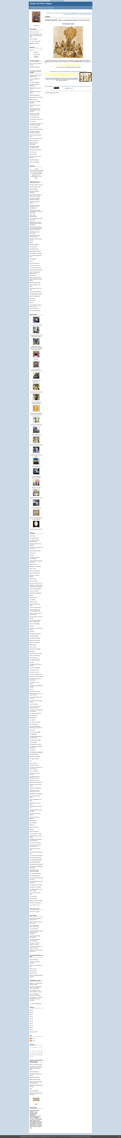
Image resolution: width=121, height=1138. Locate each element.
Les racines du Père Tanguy (35, 267)
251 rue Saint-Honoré (34, 538)
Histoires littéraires (33, 246)
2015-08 (31, 1023)
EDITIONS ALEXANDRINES (36, 424)
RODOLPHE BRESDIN (36, 434)
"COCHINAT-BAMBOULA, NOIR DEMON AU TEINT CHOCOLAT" (36, 932)
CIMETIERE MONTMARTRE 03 (36, 444)
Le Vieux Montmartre (34, 127)
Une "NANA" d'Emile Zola (35, 875)
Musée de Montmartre (34, 140)
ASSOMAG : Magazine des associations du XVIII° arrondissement (35, 207)
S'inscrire (37, 52)
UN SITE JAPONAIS (34, 308)
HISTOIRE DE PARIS (34, 636)
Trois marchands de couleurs (35, 833)
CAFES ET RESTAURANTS (35, 588)
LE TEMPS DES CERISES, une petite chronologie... (36, 999)
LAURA (31, 261)
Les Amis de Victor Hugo (34, 265)
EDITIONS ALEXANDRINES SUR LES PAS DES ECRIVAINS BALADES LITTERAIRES (36, 228)
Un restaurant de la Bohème (35, 873)
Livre (31, 760)
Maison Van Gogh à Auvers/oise (36, 138)
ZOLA (39, 1116)
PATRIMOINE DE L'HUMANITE (36, 793)
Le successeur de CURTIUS (35, 713)
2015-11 (31, 1018)
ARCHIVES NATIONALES (35, 1077)
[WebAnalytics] (67, 1)
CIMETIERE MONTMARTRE (35, 593)
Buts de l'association (34, 580)
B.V (30, 993)
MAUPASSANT (34, 1113)
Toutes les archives (33, 1031)
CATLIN (67, 86)
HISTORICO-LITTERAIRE (35, 649)
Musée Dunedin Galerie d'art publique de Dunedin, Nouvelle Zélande (36, 279)
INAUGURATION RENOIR (35, 251)
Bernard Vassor (33, 997)
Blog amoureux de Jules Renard (36, 97)
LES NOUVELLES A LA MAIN (35, 744)
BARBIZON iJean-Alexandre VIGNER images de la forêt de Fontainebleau (36, 223)
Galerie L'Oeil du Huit (34, 959)
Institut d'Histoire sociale (34, 117)
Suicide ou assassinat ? (34, 827)
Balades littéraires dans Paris (36, 497)
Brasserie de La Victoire (34, 911)
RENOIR (32, 1125)
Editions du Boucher (34, 99)
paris (38, 1120)
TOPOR (31, 302)
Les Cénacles (32, 719)
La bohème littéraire (33, 657)
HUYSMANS (33, 1123)
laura (31, 990)
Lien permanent (78, 86)
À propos (36, 1104)
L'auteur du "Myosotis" (34, 770)
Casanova (32, 1119)
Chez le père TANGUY (34, 590)
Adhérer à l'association (34, 31)
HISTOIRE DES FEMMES (35, 638)
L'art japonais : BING (34, 765)
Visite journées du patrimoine (35, 902)
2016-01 (31, 1014)
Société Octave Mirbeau (34, 162)
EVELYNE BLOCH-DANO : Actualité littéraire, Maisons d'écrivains (35, 110)
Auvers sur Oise (33, 568)
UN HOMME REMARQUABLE (36, 859)
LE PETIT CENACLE (34, 704)
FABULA (31, 242)
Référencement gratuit (57, 1)
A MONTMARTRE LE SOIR (35, 550)
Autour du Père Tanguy (41, 3)
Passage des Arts (33, 970)
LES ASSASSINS (33, 717)
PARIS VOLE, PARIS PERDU (35, 291)
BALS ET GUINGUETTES (35, 570)
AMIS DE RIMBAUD (34, 189)
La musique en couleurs (34, 672)
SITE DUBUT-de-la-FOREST (35, 149)
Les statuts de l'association (35, 41)
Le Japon (31, 689)
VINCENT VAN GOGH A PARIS (36, 900)
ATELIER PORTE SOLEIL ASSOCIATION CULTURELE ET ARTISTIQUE (36, 211)
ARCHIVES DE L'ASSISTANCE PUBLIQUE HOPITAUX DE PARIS (36, 1068)
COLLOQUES (32, 599)
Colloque (31, 595)
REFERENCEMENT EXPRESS (36, 294)
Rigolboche (32, 824)
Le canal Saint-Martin (34, 928)
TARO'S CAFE (32, 300)
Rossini (32, 1117)
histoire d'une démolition (34, 642)
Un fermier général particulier (35, 857)
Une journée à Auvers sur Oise (36, 529)
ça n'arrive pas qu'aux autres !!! (36, 583)
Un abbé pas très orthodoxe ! (35, 842)
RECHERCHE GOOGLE (35, 67)
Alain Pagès (33, 1120)
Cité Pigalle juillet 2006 (36, 466)
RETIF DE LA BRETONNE (35, 296)
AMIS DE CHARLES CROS (35, 186)
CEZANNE (39, 1119)
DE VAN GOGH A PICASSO (35, 607)
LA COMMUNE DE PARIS (35, 659)
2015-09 (31, 1020)
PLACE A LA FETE (33, 973)
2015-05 (31, 1027)
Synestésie (32, 829)
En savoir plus (87, 1136)
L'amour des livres (33, 763)
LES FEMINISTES (33, 734)
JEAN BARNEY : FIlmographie (36, 253)
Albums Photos (33, 314)
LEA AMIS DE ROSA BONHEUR (36, 129)
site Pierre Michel (33, 154)
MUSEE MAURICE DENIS (35, 282)
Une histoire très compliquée (35, 887)
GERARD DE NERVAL (34, 244)
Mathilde (31, 983)
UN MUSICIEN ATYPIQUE (35, 862)
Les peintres (32, 750)
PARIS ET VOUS (33, 968)
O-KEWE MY (62, 86)
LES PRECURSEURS (34, 754)
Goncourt (39, 1123)
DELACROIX (33, 1116)
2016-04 (31, 1010)
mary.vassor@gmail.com (36, 1003)
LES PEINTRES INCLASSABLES (36, 752)
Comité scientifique (33, 38)
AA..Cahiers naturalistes (34, 82)
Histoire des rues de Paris (35, 640)
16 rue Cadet (32, 535)
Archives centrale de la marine (36, 1064)
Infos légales (32, 651)
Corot (35, 1112)
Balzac (36, 1117)
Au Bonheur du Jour (34, 564)
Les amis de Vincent (34, 715)
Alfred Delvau (33, 1126)
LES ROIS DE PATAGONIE (35, 756)
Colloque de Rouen (33, 597)
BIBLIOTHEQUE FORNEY (35, 1079)
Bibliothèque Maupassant (35, 95)
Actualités (32, 555)
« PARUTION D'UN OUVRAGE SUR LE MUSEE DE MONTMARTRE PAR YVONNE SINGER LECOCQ (68, 13)
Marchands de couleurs (34, 780)
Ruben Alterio (32, 298)
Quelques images (33, 820)
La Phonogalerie (33, 259)
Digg (72, 88)
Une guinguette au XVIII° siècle (36, 884)
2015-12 (31, 1016)
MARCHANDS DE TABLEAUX (36, 782)
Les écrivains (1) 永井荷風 (35, 732)
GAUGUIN (33, 1110)
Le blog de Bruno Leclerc (35, 263)
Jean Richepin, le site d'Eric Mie (36, 119)
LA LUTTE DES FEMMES (35, 667)
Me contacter (36, 25)
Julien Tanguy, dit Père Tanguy (36, 653)
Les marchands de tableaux (35, 740)
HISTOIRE (32, 631)
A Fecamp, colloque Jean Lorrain (36, 184)
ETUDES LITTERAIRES (34, 623)
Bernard (31, 986)
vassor (33, 1038)
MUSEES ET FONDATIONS (35, 788)
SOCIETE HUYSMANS (34, 159)
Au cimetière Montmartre (36, 507)
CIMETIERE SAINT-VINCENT (36, 392)
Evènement (32, 625)
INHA (31, 1088)
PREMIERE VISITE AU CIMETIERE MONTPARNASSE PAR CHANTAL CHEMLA (36, 348)
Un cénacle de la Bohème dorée (36, 855)
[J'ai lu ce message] (119, 1136)
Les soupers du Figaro (34, 758)
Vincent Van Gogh (33, 896)
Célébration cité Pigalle (36, 487)
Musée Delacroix (33, 275)
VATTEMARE (72, 86)
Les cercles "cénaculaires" (35, 722)
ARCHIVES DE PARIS (34, 1071)
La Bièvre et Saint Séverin (35, 655)
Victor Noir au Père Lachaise (36, 325)
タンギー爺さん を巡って (35, 904)
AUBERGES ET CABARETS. (35, 566)
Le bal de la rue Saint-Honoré (35, 674)
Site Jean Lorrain (33, 152)
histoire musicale (33, 646)
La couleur (32, 662)
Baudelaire (39, 1125)
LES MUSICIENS (33, 742)
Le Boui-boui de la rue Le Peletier (36, 676)
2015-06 (31, 1025)
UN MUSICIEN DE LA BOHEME (36, 864)
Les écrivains (32, 729)
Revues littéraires (33, 822)
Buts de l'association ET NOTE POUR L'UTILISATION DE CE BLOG (36, 35)
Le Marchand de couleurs (35, 691)
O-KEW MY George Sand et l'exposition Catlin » (81, 14)
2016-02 (31, 1012)
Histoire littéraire (33, 644)
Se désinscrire (37, 54)
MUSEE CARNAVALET (34, 1090)
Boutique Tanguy (33, 578)
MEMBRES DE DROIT (34, 43)
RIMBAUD (33, 1115)
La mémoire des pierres (34, 669)
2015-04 (31, 1029)
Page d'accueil (66, 14)
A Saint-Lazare (32, 552)
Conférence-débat (33, 601)
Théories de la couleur (34, 831)
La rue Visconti (33, 121)
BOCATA (36, 359)
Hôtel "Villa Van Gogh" (34, 248)
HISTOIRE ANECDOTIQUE (35, 633)
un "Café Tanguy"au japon (35, 310)
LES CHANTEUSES (34, 724)
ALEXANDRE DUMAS (36, 1122)
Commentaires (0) (86, 86)
